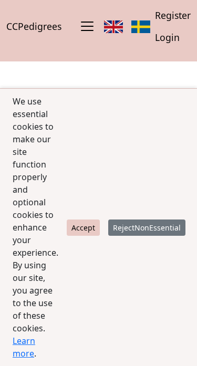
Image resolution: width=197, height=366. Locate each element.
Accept (83, 228)
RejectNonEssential (147, 228)
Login (167, 37)
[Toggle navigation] (87, 26)
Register (173, 15)
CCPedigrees (33, 26)
